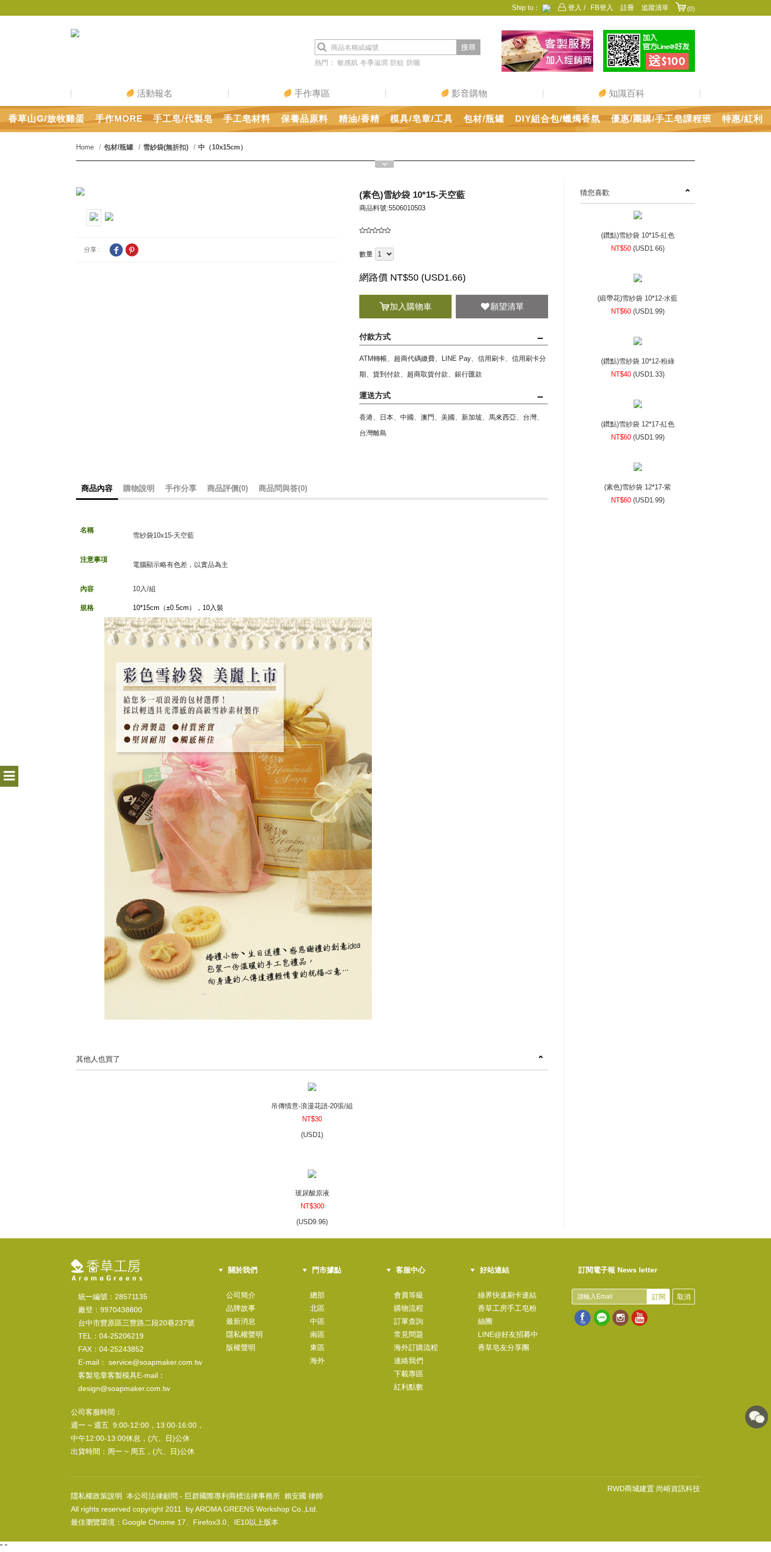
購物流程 (408, 1308)
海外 (317, 1360)
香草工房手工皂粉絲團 (507, 1314)
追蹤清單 (655, 8)
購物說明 (139, 488)
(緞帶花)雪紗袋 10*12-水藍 (637, 298)
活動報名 (153, 94)
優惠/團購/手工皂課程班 (661, 119)
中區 (317, 1321)
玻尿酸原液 (312, 1193)
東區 (317, 1347)
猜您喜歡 (594, 192)
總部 (317, 1295)
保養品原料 (304, 119)
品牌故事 (240, 1308)
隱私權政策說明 (96, 1496)
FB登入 (602, 8)
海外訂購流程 (416, 1347)
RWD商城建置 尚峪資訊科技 (653, 1488)
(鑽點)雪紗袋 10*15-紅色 (637, 235)
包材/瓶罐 (484, 119)
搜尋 (468, 47)
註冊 (627, 8)
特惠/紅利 (742, 119)
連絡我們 (408, 1360)
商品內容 (97, 488)
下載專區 (408, 1373)
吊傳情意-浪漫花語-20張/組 (312, 1106)
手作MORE (119, 119)
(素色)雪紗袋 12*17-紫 (637, 487)
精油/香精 (359, 119)
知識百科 (625, 94)
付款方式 (375, 336)
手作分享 (181, 488)
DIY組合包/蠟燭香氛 (558, 119)
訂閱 (659, 1297)
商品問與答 (283, 488)
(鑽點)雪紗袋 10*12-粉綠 (637, 361)
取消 (684, 1297)
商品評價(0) (227, 488)
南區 (317, 1334)
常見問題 (408, 1334)
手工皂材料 (247, 119)
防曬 (413, 63)
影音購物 (468, 94)
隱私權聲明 (244, 1334)
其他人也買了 (98, 1059)
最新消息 (240, 1321)
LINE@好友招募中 (508, 1334)
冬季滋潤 (374, 63)
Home (85, 147)
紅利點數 (408, 1387)
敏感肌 (347, 63)
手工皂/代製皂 (183, 119)
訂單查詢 (408, 1321)
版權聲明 (240, 1347)
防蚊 (397, 63)
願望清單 (507, 306)
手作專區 (311, 94)
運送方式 (375, 395)
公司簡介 (240, 1295)
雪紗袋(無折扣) (165, 147)
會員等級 (408, 1295)
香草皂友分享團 (503, 1347)
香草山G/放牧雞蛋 (46, 119)
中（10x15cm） (222, 147)
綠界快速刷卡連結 (507, 1295)
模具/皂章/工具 (421, 119)
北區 (317, 1308)
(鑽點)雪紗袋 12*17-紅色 (637, 424)
